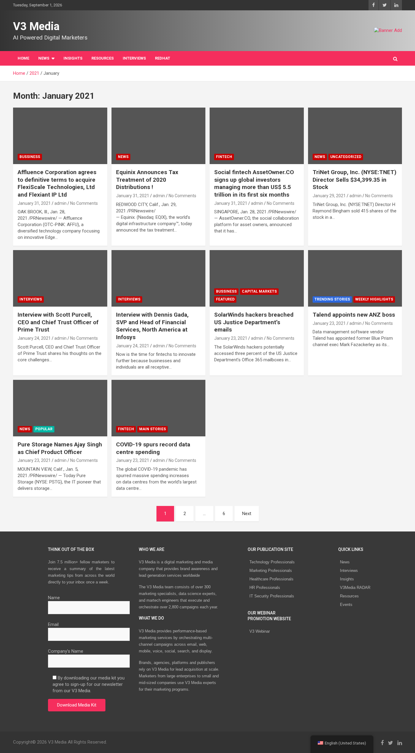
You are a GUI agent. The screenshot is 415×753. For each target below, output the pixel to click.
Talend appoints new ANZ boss (354, 314)
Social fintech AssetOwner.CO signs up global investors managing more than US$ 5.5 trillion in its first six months (254, 183)
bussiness (29, 157)
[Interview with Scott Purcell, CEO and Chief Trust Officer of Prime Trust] (60, 278)
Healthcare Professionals (271, 579)
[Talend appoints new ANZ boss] (355, 278)
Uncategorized (345, 157)
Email (53, 624)
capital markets (259, 291)
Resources (102, 58)
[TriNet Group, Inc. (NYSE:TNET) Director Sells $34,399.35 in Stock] (355, 136)
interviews (134, 58)
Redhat (162, 58)
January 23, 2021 (230, 338)
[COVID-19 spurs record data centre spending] (158, 408)
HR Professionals (264, 587)
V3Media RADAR (355, 587)
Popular (44, 429)
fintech (224, 157)
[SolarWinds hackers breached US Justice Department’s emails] (256, 278)
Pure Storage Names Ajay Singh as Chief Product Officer (60, 448)
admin (60, 203)
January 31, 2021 (34, 203)
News (345, 562)
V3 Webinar (259, 631)
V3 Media (36, 26)
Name (54, 597)
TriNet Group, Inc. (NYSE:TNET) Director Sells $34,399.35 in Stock (354, 180)
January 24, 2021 (34, 338)
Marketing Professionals (270, 570)
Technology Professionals (272, 562)
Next (246, 513)
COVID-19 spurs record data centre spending (153, 448)
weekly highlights (374, 299)
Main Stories (152, 429)
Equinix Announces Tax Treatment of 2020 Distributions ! (147, 180)
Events (346, 604)
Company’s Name (65, 651)
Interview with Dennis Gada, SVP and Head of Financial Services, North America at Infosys (152, 326)
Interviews (349, 570)
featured (225, 299)
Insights (72, 58)
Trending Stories (332, 299)
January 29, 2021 (329, 195)
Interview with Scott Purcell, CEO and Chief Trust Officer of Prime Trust (58, 322)
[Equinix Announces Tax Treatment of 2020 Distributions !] (158, 136)
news (123, 157)
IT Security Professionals (271, 596)
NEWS (43, 58)
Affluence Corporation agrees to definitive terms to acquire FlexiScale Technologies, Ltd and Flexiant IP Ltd (57, 183)
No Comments (84, 203)
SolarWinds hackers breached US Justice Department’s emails (253, 322)
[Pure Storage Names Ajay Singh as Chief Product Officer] (60, 408)
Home (23, 58)
